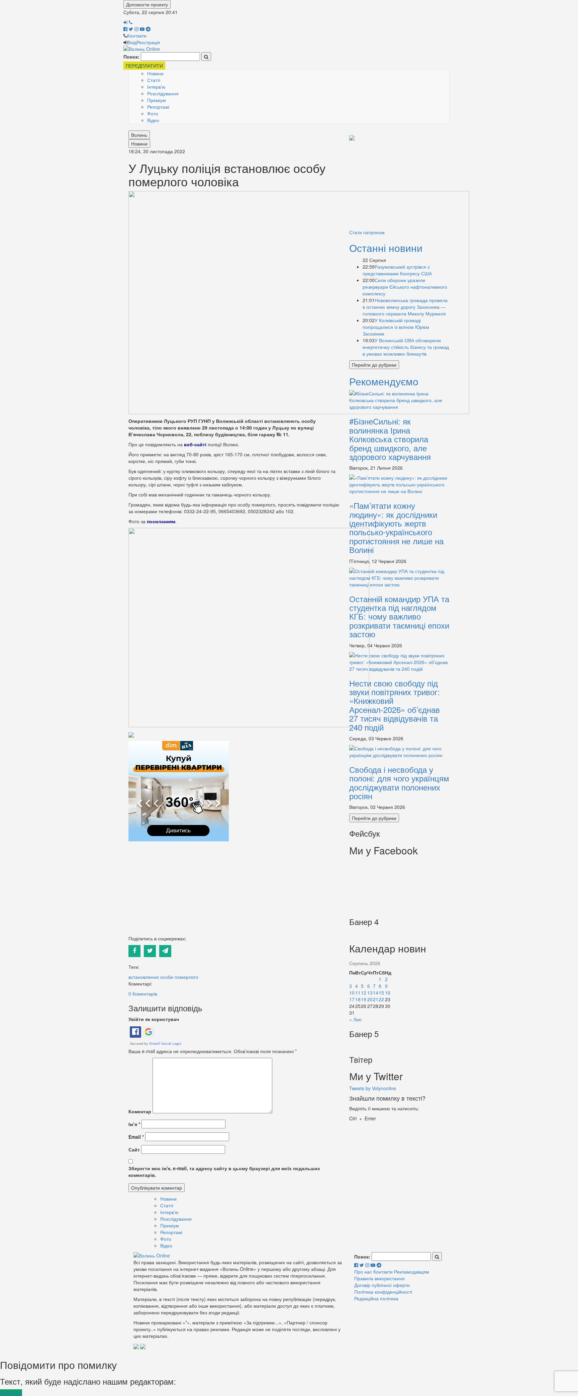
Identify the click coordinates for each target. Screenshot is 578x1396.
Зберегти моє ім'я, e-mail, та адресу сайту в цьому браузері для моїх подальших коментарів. (224, 1171)
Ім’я (134, 1124)
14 (375, 992)
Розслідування (163, 93)
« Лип (355, 1019)
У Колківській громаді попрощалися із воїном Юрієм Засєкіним (396, 327)
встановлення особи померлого (163, 976)
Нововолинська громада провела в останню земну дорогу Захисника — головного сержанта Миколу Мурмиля (405, 307)
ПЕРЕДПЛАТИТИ (144, 65)
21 (375, 999)
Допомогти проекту (147, 4)
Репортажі (158, 106)
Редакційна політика (376, 1298)
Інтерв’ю (156, 86)
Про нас (363, 1271)
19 (363, 999)
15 (381, 992)
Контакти (137, 35)
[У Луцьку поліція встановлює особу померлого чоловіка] (298, 301)
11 (358, 992)
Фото (152, 113)
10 (352, 992)
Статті (153, 80)
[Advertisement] (233, 888)
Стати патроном (367, 232)
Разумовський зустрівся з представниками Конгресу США (397, 270)
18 (358, 999)
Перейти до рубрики (374, 364)
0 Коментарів (142, 993)
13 (370, 992)
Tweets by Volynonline (372, 1088)
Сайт (134, 1149)
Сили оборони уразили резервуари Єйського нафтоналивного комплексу (405, 287)
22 (381, 999)
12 (363, 992)
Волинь (139, 134)
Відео (153, 120)
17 (352, 999)
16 (387, 992)
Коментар (139, 1111)
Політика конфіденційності (383, 1291)
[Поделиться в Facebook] (136, 950)
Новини (155, 73)
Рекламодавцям (411, 1271)
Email (136, 1136)
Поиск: (131, 56)
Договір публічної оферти (382, 1285)
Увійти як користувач (153, 1019)
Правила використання (379, 1278)
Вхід (131, 42)
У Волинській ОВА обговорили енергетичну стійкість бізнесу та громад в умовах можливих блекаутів (406, 347)
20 (370, 999)
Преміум (156, 100)
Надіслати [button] (11, 1392)
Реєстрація (148, 42)
